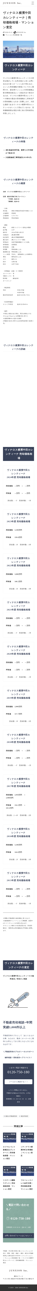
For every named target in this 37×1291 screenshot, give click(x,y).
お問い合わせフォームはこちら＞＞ (18, 1235)
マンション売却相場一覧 (13, 35)
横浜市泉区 (24, 1116)
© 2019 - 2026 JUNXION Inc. (19, 1287)
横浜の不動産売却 (11, 1116)
